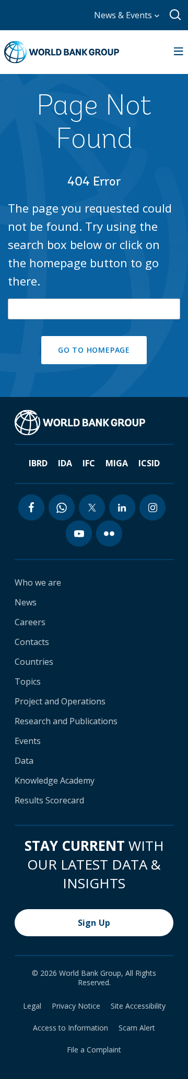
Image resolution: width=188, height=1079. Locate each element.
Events (28, 741)
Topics (28, 681)
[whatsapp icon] (62, 507)
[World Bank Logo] (61, 52)
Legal (32, 1006)
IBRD (38, 463)
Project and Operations (60, 701)
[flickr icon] (109, 533)
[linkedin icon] (122, 507)
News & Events (124, 15)
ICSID (149, 463)
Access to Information (70, 1028)
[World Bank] (80, 423)
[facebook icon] (31, 507)
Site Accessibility (138, 1006)
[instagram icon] (152, 507)
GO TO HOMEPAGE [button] (94, 350)
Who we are (38, 582)
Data (24, 760)
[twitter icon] (92, 507)
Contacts (32, 642)
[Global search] (176, 15)
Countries (34, 661)
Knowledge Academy (55, 780)
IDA (65, 463)
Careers (30, 622)
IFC (89, 463)
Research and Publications (66, 721)
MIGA (116, 463)
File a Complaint (94, 1050)
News (26, 602)
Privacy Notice (76, 1006)
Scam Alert (137, 1028)
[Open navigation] (178, 52)
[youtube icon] (79, 533)
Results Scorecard (49, 800)
